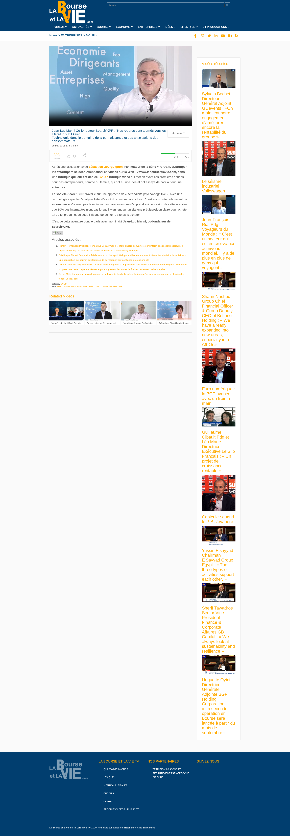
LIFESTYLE (188, 27)
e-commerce (82, 286)
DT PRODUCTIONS (215, 27)
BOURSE (103, 27)
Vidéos (59, 27)
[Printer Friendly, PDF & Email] (57, 233)
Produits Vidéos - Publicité (121, 809)
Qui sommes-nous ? (116, 769)
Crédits (109, 793)
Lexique (109, 777)
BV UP (90, 35)
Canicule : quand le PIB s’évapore (218, 519)
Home (53, 35)
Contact (109, 801)
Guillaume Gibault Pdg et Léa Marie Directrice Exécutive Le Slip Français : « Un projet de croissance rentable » (218, 451)
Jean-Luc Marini (94, 286)
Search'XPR (107, 286)
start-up (67, 286)
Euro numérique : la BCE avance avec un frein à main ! (218, 396)
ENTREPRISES (148, 27)
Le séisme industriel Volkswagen (213, 186)
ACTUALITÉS (81, 27)
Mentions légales (115, 785)
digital (73, 286)
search (60, 286)
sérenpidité (117, 286)
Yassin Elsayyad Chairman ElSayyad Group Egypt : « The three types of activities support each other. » (218, 565)
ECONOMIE (123, 27)
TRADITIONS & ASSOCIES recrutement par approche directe (171, 773)
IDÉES (169, 27)
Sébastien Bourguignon (106, 166)
